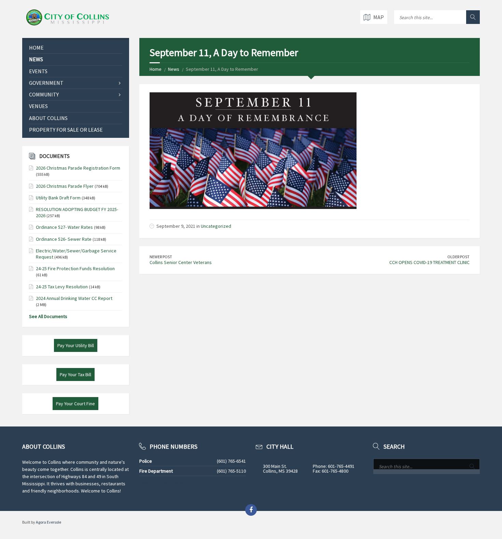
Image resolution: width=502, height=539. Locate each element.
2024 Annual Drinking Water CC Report (74, 298)
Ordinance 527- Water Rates (64, 227)
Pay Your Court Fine (75, 403)
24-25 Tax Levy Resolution (62, 287)
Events (38, 71)
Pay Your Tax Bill (75, 374)
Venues (38, 106)
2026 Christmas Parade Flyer (65, 186)
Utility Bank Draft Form (58, 198)
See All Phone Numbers (163, 482)
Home (156, 69)
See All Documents (48, 316)
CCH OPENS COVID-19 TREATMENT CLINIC (429, 262)
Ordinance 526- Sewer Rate (64, 239)
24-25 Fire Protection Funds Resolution (75, 268)
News (173, 69)
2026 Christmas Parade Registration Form (78, 168)
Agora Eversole (48, 522)
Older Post (458, 256)
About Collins (48, 118)
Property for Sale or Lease (66, 129)
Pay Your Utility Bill (75, 345)
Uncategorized (216, 226)
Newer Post (161, 256)
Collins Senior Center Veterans (181, 262)
